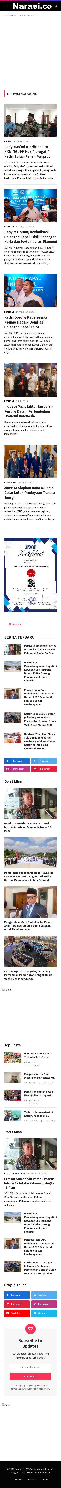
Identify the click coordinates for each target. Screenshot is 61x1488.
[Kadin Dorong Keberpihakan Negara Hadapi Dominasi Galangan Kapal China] (30, 290)
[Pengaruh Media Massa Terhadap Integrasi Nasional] (12, 1057)
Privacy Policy (31, 1389)
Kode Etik (45, 1479)
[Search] (56, 6)
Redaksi (19, 1479)
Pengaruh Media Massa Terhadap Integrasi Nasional (38, 1057)
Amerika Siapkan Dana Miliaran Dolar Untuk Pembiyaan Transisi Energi (29, 493)
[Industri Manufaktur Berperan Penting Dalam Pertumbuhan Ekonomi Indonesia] (30, 380)
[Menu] (5, 6)
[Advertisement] (30, 53)
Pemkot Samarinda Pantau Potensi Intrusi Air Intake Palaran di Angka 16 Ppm (40, 649)
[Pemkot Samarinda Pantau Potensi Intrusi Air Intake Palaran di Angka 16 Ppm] (12, 649)
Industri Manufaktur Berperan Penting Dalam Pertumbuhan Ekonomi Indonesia (28, 411)
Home (23, 15)
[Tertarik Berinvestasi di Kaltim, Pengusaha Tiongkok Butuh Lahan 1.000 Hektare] (12, 1116)
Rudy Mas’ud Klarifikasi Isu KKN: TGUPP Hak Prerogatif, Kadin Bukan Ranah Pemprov (27, 152)
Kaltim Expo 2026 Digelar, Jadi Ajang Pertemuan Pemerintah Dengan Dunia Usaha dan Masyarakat (28, 975)
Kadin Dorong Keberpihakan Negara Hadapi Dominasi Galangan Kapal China (26, 322)
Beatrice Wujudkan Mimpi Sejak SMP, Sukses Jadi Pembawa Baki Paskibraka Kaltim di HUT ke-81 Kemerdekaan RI (39, 741)
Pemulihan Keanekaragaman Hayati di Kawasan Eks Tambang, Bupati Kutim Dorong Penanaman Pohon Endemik (28, 876)
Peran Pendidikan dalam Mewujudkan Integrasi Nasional (38, 1095)
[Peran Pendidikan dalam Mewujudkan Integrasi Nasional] (12, 1095)
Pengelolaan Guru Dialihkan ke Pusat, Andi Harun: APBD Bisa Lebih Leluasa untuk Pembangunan (39, 697)
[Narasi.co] (32, 6)
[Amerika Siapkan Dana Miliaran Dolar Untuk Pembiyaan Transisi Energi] (30, 461)
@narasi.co (15, 624)
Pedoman (31, 1479)
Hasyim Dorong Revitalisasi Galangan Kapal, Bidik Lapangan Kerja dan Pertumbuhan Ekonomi (30, 237)
